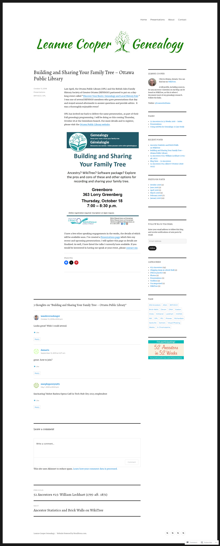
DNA (171, 309)
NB (150, 318)
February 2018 (156, 195)
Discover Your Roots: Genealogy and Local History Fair (110, 96)
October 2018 (155, 185)
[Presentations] (172, 533)
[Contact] (183, 533)
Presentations (157, 19)
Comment (132, 462)
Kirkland (159, 314)
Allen (165, 305)
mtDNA (179, 314)
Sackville (152, 323)
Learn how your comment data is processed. (95, 468)
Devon (163, 309)
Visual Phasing (174, 323)
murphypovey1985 (50, 384)
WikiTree (172, 82)
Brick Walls (153, 309)
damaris (45, 350)
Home (143, 19)
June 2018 (154, 187)
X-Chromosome (163, 327)
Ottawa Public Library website (95, 124)
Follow (152, 248)
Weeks (152, 327)
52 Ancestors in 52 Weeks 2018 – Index (166, 121)
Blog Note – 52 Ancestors (160, 161)
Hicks (151, 314)
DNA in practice (156, 273)
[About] (178, 533)
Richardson (179, 318)
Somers (162, 323)
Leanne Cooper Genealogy (44, 533)
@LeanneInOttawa (162, 103)
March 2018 (155, 193)
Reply (37, 339)
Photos (153, 275)
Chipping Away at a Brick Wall (162, 270)
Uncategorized (156, 283)
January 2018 (155, 198)
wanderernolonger (50, 316)
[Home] (167, 533)
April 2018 (154, 190)
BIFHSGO (38, 96)
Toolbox (153, 281)
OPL (44, 96)
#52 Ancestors (156, 267)
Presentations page (110, 237)
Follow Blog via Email (160, 224)
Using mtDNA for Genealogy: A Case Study (167, 127)
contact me (132, 248)
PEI (161, 318)
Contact (182, 19)
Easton (178, 309)
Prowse (169, 318)
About (171, 19)
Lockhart (169, 314)
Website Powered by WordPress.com (71, 533)
